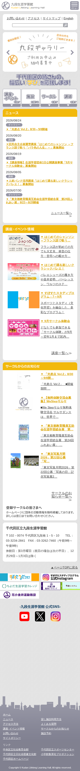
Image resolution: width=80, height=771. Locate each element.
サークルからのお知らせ (55, 728)
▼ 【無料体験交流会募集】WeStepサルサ (56, 399)
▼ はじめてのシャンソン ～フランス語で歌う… (57, 238)
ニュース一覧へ (61, 213)
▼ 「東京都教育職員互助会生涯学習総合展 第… (57, 427)
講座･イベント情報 (14, 728)
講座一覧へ (59, 353)
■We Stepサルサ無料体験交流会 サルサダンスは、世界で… (56, 412)
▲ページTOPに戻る (64, 567)
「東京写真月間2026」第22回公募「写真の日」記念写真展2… (57, 472)
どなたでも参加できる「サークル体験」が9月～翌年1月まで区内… (56, 332)
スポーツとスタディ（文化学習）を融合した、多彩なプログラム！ (57, 307)
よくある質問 (48, 723)
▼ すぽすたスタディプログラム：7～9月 (57, 294)
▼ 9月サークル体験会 (55, 321)
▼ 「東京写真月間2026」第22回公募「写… (53, 457)
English (68, 18)
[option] (40, 52)
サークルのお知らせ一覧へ (61, 494)
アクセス (34, 18)
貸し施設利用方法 (51, 719)
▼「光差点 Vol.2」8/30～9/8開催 (27, 129)
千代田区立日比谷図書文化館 (19, 754)
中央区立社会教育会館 (16, 749)
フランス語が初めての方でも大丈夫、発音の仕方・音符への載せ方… (57, 251)
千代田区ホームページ (16, 758)
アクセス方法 (10, 723)
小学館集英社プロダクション (57, 754)
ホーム (7, 714)
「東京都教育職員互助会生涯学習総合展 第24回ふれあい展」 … (57, 440)
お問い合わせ (16, 18)
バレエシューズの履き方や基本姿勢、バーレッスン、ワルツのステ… (57, 279)
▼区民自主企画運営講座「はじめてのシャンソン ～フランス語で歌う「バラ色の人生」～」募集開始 (39, 146)
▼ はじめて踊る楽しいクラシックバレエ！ (57, 266)
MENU (74, 5)
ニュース (8, 719)
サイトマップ (52, 18)
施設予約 (46, 733)
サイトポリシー (12, 738)
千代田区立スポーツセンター (57, 749)
